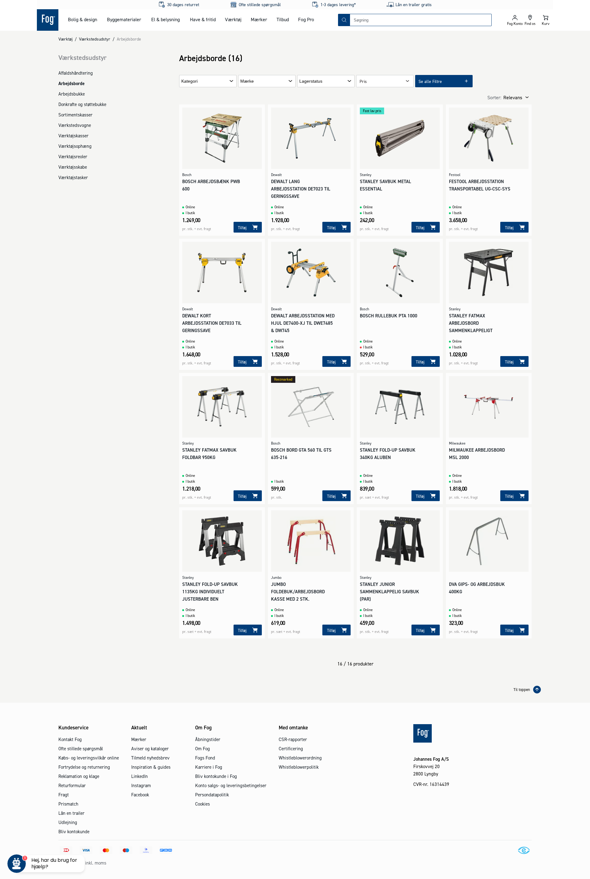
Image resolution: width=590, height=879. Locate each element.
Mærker (259, 19)
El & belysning (165, 19)
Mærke (247, 81)
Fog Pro (306, 19)
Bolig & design (82, 19)
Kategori (189, 81)
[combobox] (420, 20)
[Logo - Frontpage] (47, 20)
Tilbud (283, 19)
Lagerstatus (310, 81)
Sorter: (494, 97)
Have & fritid (203, 19)
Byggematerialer (124, 19)
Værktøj (233, 19)
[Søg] (344, 20)
